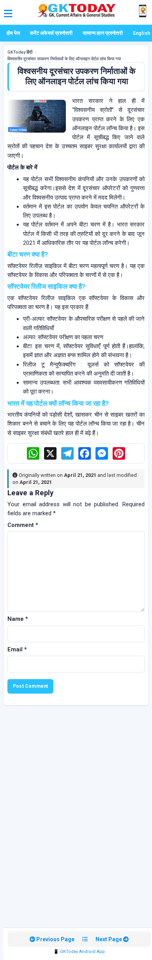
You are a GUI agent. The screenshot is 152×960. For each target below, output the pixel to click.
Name (17, 618)
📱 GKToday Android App (79, 951)
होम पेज (13, 33)
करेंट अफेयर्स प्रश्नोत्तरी (51, 33)
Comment (22, 525)
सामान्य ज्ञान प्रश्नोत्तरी (103, 33)
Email (17, 649)
